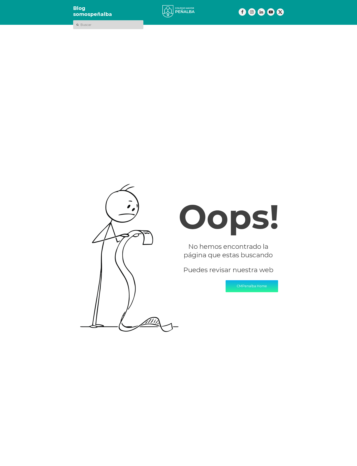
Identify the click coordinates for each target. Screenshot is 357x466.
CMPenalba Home (252, 286)
